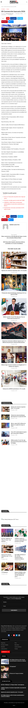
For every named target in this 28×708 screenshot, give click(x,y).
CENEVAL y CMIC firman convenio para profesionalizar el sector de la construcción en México (14, 204)
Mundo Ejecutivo (9, 13)
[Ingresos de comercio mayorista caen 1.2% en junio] (14, 260)
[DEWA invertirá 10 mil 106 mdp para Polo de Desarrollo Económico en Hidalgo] (14, 306)
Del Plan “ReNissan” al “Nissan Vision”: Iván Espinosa (6, 540)
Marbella (3, 646)
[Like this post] (8, 18)
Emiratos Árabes (4, 644)
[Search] (26, 2)
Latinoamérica (4, 648)
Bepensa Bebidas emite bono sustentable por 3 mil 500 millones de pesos (20, 574)
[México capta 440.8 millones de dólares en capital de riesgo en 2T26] (5, 425)
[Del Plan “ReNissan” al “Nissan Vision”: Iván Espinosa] (7, 533)
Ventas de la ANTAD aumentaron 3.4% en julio (14, 389)
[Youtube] (14, 635)
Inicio (2, 6)
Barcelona (17, 644)
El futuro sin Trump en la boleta (16, 673)
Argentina (3, 642)
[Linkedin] (17, 635)
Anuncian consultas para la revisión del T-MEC (14, 200)
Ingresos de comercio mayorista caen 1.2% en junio (14, 270)
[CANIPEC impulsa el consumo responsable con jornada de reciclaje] (21, 533)
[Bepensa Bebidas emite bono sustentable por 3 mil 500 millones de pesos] (21, 567)
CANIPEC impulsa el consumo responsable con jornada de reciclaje (21, 540)
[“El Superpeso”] (7, 567)
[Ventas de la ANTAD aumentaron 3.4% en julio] (14, 378)
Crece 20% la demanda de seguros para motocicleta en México (19, 432)
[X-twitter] (11, 635)
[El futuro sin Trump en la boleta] (5, 675)
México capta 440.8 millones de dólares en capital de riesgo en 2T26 (18, 425)
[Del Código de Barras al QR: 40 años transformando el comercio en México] (21, 549)
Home (14, 705)
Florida (16, 648)
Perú (16, 642)
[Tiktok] (19, 635)
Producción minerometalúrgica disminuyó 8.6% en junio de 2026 (18, 416)
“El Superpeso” (4, 572)
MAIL (8, 651)
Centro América (18, 646)
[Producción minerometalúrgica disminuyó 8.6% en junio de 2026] (14, 282)
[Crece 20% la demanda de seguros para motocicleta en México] (5, 434)
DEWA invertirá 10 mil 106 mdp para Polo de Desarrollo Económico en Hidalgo (19, 442)
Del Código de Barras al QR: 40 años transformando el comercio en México (20, 557)
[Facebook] (9, 635)
